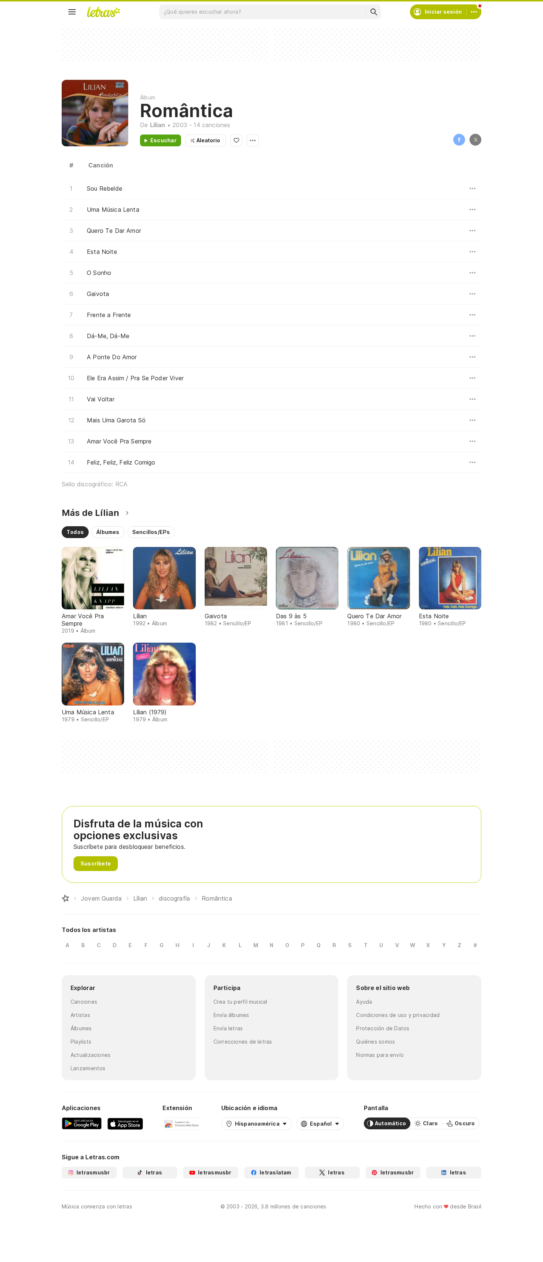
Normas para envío (380, 1055)
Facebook (459, 140)
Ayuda (364, 1002)
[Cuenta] (474, 11)
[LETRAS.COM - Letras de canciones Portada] (103, 11)
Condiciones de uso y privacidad (398, 1015)
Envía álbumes (231, 1015)
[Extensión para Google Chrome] (182, 1123)
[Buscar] (373, 11)
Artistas (80, 1015)
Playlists (81, 1041)
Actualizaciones (90, 1055)
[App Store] (125, 1123)
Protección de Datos (382, 1028)
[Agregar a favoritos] (236, 140)
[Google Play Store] (82, 1123)
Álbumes (81, 1028)
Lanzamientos (88, 1068)
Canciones (84, 1002)
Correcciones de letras (243, 1041)
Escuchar (163, 140)
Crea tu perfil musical (240, 1002)
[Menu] (72, 11)
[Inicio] (65, 898)
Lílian (157, 125)
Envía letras (228, 1028)
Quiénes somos (375, 1041)
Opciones (253, 140)
